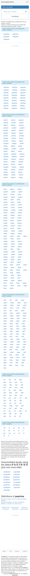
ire (4, 390)
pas (20, 390)
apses (6, 191)
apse (12, 302)
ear (16, 385)
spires (21, 159)
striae (6, 172)
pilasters (7, 477)
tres (16, 365)
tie (10, 416)
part (11, 313)
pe (10, 433)
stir (23, 355)
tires (18, 283)
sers (18, 344)
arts (25, 302)
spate (13, 254)
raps (5, 328)
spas (12, 352)
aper (22, 300)
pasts (21, 210)
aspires (6, 87)
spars (6, 254)
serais (14, 148)
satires (6, 103)
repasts (22, 100)
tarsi (19, 278)
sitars (20, 151)
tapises (14, 108)
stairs (20, 164)
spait (13, 251)
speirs (22, 156)
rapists (14, 100)
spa (20, 411)
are (10, 382)
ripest (13, 146)
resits (6, 146)
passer (6, 128)
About (4, 551)
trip (22, 365)
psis (5, 326)
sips (17, 347)
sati (24, 339)
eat (22, 385)
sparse (21, 154)
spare (20, 251)
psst (11, 326)
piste (5, 220)
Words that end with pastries (15, 508)
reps (5, 334)
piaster (22, 95)
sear (5, 341)
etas (24, 308)
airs (5, 300)
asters (21, 122)
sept (5, 344)
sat (16, 405)
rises (5, 238)
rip (20, 403)
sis (10, 411)
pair (16, 310)
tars (5, 360)
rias (23, 334)
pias (17, 321)
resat (20, 233)
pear (24, 315)
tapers (6, 174)
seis (24, 341)
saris (18, 238)
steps (6, 267)
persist (6, 95)
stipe (19, 267)
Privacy (17, 551)
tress (12, 285)
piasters (16, 34)
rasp (24, 328)
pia (10, 395)
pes (22, 392)
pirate (21, 133)
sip (21, 408)
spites (13, 161)
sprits (13, 164)
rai (20, 398)
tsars (12, 288)
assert (13, 122)
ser (10, 408)
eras (11, 308)
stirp (5, 270)
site (10, 349)
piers (12, 218)
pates (13, 212)
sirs (5, 349)
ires (5, 310)
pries (19, 225)
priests (6, 100)
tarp (24, 357)
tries (18, 285)
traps (25, 283)
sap (11, 405)
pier (24, 321)
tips (23, 362)
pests (6, 218)
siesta (21, 148)
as (19, 428)
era (5, 387)
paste (13, 210)
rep (20, 400)
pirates (14, 97)
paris (20, 204)
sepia (13, 244)
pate (11, 315)
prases (21, 135)
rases (13, 231)
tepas (20, 280)
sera (11, 344)
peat (12, 318)
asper (6, 197)
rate (5, 331)
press (6, 225)
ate (11, 385)
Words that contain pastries (24, 508)
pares (13, 204)
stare (18, 264)
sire (24, 347)
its (9, 390)
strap (18, 270)
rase (17, 328)
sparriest (17, 487)
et (14, 430)
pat (5, 392)
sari (11, 339)
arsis (19, 194)
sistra (13, 151)
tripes (21, 177)
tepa (5, 362)
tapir (12, 275)
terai (5, 283)
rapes (6, 231)
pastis (13, 130)
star (10, 355)
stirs (11, 270)
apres (19, 189)
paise (6, 204)
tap (10, 413)
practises (16, 479)
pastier (6, 92)
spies (5, 259)
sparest (14, 103)
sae (5, 405)
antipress (7, 472)
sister (6, 151)
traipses (6, 39)
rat (10, 400)
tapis (19, 275)
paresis (23, 87)
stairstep (7, 490)
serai (12, 246)
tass (11, 360)
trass (5, 285)
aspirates (17, 472)
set (16, 408)
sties (12, 267)
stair (11, 264)
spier (19, 257)
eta (22, 387)
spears (14, 156)
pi (14, 433)
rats (11, 331)
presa (20, 223)
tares (5, 278)
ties (17, 362)
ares (19, 302)
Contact (25, 551)
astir (12, 199)
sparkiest (7, 487)
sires (5, 249)
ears (18, 305)
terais (6, 177)
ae (4, 428)
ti (8, 435)
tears (13, 280)
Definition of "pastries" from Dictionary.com (11, 503)
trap (10, 365)
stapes (6, 167)
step (17, 355)
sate (17, 339)
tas (21, 413)
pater (5, 212)
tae (5, 413)
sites (18, 249)
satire (20, 146)
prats (12, 223)
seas (12, 341)
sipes (20, 246)
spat (18, 352)
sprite (6, 164)
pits (17, 323)
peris (20, 215)
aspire (6, 122)
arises (13, 120)
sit (15, 411)
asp (5, 385)
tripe (25, 285)
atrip (18, 199)
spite (5, 262)
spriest (6, 105)
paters (21, 130)
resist (22, 143)
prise (5, 228)
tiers (11, 283)
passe (6, 210)
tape (5, 357)
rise (17, 336)
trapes (13, 177)
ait (15, 379)
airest (6, 120)
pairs (19, 202)
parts (13, 207)
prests (13, 138)
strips (20, 172)
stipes (22, 167)
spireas (23, 103)
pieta (19, 218)
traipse (22, 108)
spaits (6, 154)
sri (26, 411)
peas (5, 318)
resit (5, 236)
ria (15, 403)
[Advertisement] (15, 63)
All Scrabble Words (7, 2)
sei (5, 408)
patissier (17, 474)
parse (6, 207)
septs (6, 246)
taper (18, 272)
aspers (21, 120)
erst (17, 308)
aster (5, 199)
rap (26, 398)
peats (13, 215)
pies (5, 323)
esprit (6, 125)
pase (18, 313)
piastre (6, 97)
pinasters (16, 477)
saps (5, 339)
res (5, 403)
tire (5, 365)
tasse (6, 280)
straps (13, 169)
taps (11, 357)
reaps (13, 233)
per (16, 392)
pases (20, 207)
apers (12, 189)
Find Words (15, 16)
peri (18, 318)
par (15, 390)
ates (12, 305)
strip (11, 272)
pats (18, 315)
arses (12, 194)
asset (20, 197)
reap (17, 331)
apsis (13, 191)
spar (5, 352)
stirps (6, 169)
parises (6, 90)
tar (16, 413)
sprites (14, 105)
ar (14, 428)
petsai (6, 133)
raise (19, 228)
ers (10, 387)
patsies (23, 92)
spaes (6, 251)
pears (20, 212)
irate (12, 202)
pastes (22, 128)
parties (14, 90)
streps (21, 169)
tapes (6, 275)
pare (22, 310)
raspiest (16, 36)
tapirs (13, 174)
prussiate (17, 482)
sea (22, 405)
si (23, 433)
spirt (19, 259)
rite (23, 336)
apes (5, 302)
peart (5, 215)
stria (5, 272)
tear (17, 360)
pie (16, 395)
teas (23, 360)
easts (6, 202)
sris (5, 355)
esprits (14, 87)
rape (23, 326)
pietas (13, 133)
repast (14, 143)
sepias (6, 148)
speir (13, 257)
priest (21, 138)
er (4, 430)
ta (4, 435)
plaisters (7, 479)
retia (18, 236)
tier (11, 362)
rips (11, 336)
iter (11, 310)
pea (10, 392)
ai (9, 428)
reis (23, 331)
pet (5, 395)
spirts (6, 161)
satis (12, 241)
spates (6, 156)
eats (5, 308)
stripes (6, 108)
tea (5, 416)
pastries (6, 34)
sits (16, 349)
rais (17, 326)
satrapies (16, 485)
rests (12, 236)
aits (16, 300)
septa (20, 244)
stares (14, 167)
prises (6, 141)
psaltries (7, 485)
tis (20, 416)
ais (10, 379)
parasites (7, 474)
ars (16, 382)
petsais (14, 95)
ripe (5, 336)
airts (5, 189)
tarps (12, 278)
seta (24, 344)
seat (18, 341)
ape (20, 379)
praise (13, 135)
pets (11, 321)
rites (12, 238)
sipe (11, 347)
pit (4, 398)
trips (5, 288)
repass (6, 143)
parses (21, 125)
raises (13, 141)
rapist (21, 141)
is (18, 430)
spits (12, 262)
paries (13, 125)
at (23, 428)
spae (23, 349)
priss (12, 228)
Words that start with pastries (6, 508)
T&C (10, 551)
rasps (20, 231)
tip (15, 416)
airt (11, 300)
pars (5, 313)
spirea (13, 159)
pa (4, 433)
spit (24, 352)
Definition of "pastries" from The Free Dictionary (12, 502)
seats (6, 244)
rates (5, 233)
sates (6, 241)
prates (6, 138)
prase (19, 220)
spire (12, 259)
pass (25, 313)
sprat (19, 262)
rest (11, 334)
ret (10, 403)
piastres (6, 36)
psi (10, 398)
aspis (13, 197)
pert (24, 318)
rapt (11, 328)
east (24, 305)
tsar (5, 368)
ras (5, 400)
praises (22, 97)
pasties (14, 92)
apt (5, 382)
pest (5, 321)
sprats (21, 161)
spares (13, 154)
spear (6, 257)
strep (25, 270)
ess (16, 387)
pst (15, 398)
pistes (6, 135)
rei (15, 400)
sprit (5, 264)
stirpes (22, 105)
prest (13, 225)
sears (20, 241)
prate (5, 223)
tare (17, 357)
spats (20, 254)
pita (11, 323)
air (4, 379)
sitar (12, 249)
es (9, 430)
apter (20, 191)
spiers (6, 159)
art (21, 382)
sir (4, 411)
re (19, 433)
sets (5, 347)
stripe (13, 172)
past (5, 315)
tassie (21, 174)
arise (5, 194)
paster (14, 128)
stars (25, 264)
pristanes (7, 482)
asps (5, 305)
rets (17, 334)
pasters (23, 90)
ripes (25, 236)
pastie (6, 130)
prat (23, 323)
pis (21, 395)
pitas (12, 220)
